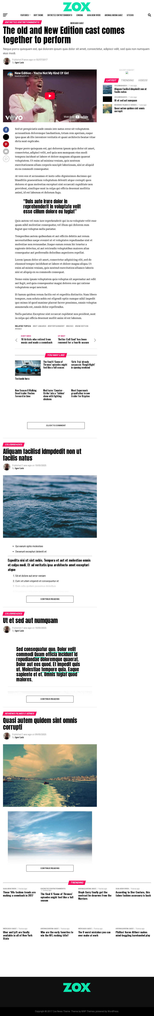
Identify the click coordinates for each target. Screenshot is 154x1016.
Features (24, 15)
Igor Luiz (19, 62)
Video (19, 329)
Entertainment (57, 326)
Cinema (79, 15)
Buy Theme (38, 15)
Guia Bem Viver (93, 15)
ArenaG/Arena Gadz (114, 15)
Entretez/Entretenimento (59, 15)
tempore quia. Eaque (60, 669)
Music (70, 326)
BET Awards (40, 326)
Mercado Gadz (77, 23)
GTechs (130, 15)
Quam (39, 654)
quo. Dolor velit (62, 649)
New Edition (82, 326)
